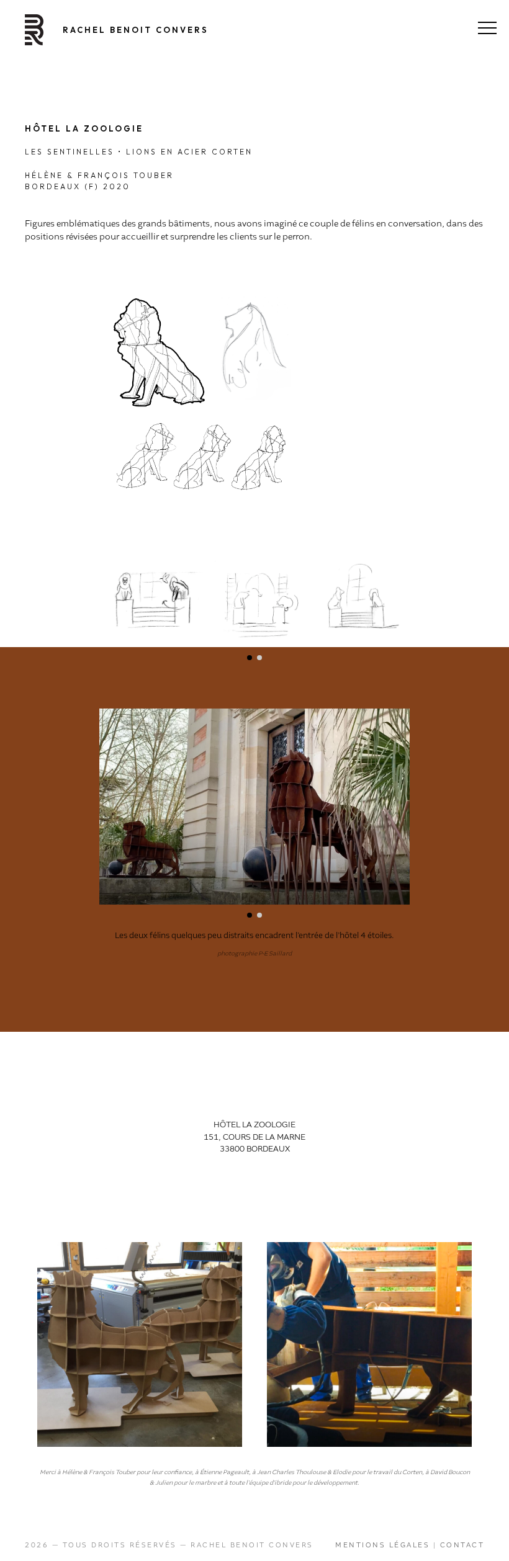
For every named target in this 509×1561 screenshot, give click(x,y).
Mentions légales (382, 1545)
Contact (462, 1545)
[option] (139, 1344)
